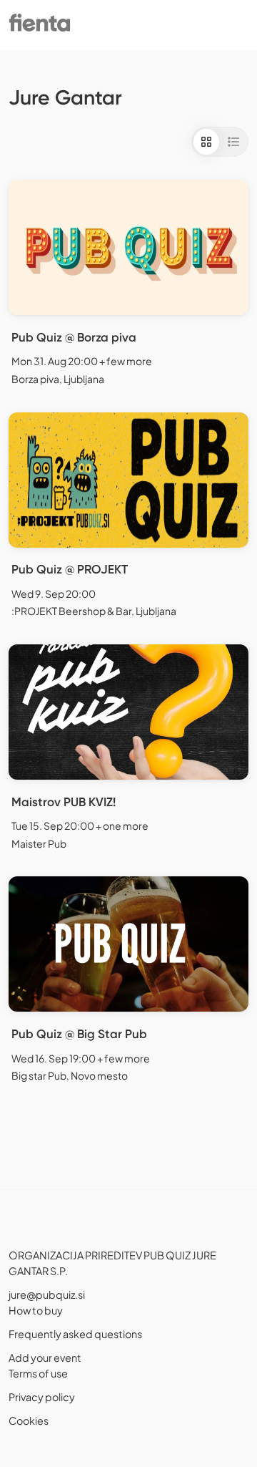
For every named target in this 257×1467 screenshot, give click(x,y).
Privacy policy (42, 1396)
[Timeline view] (233, 142)
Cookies (29, 1420)
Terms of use (38, 1373)
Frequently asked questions (75, 1333)
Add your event (45, 1357)
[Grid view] (206, 142)
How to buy (36, 1310)
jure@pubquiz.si (47, 1294)
